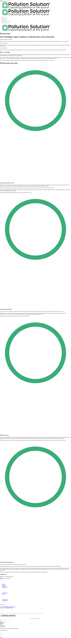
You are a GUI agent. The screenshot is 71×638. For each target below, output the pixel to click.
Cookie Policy (4, 600)
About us (4, 20)
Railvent (4, 19)
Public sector (5, 21)
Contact (4, 23)
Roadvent (4, 18)
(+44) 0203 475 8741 (9, 607)
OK (0, 637)
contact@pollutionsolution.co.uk (9, 606)
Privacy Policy (5, 599)
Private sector (6, 22)
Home (3, 17)
